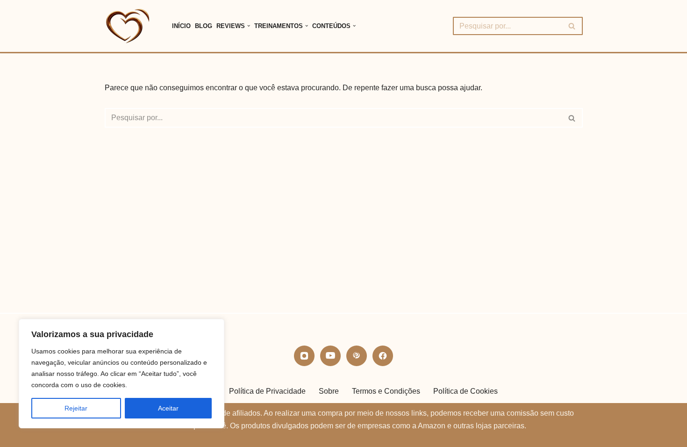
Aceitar (168, 408)
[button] (248, 25)
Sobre (329, 391)
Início (181, 25)
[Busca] (572, 26)
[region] (121, 373)
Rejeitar (75, 408)
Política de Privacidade (267, 391)
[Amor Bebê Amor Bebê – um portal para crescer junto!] (130, 25)
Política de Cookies (465, 391)
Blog (203, 25)
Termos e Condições (386, 391)
